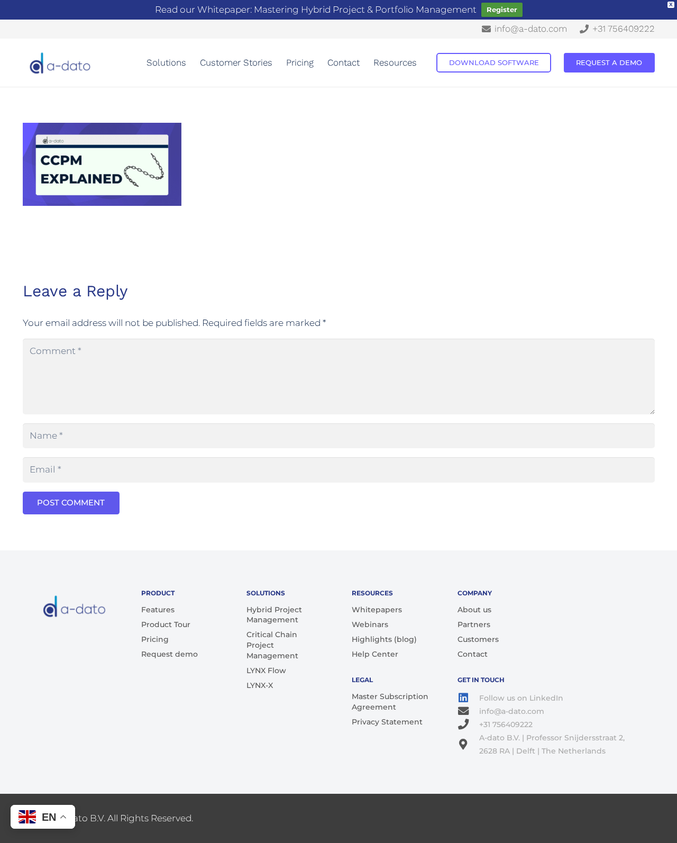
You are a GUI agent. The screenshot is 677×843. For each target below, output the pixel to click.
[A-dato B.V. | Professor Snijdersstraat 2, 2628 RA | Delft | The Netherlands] (469, 744)
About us (474, 609)
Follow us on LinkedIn (521, 698)
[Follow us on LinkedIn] (469, 698)
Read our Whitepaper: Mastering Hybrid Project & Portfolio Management (316, 9)
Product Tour (165, 624)
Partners (474, 624)
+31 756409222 (506, 724)
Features (158, 609)
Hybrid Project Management (274, 615)
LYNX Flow (266, 670)
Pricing (155, 639)
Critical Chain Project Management (272, 645)
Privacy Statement (387, 722)
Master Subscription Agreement (390, 702)
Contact (473, 654)
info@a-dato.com (511, 711)
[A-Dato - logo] (61, 63)
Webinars (370, 624)
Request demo (169, 654)
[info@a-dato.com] (469, 711)
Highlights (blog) (384, 639)
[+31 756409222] (469, 724)
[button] (191, 63)
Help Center (375, 654)
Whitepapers (377, 609)
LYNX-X (259, 685)
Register (502, 9)
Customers (478, 639)
